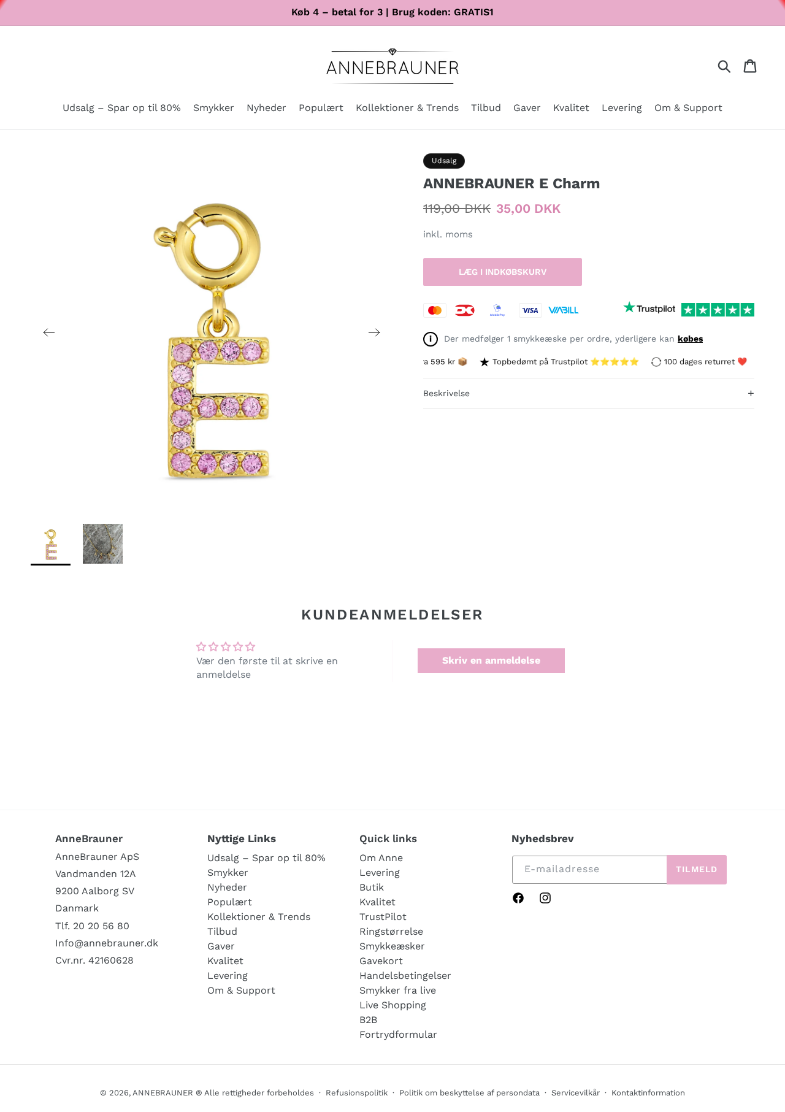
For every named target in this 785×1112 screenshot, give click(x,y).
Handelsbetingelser (405, 975)
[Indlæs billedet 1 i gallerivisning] (51, 544)
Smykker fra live (397, 990)
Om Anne (381, 858)
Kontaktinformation (648, 1092)
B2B (368, 1020)
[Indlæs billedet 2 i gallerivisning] (103, 544)
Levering (227, 975)
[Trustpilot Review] (649, 309)
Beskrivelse (588, 392)
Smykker (227, 872)
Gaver (221, 946)
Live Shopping (392, 1005)
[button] (213, 109)
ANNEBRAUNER (162, 1092)
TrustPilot (383, 916)
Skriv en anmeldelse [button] (491, 660)
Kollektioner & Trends (258, 916)
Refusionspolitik (357, 1092)
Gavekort (381, 961)
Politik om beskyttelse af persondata (469, 1092)
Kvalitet (225, 961)
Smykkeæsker (392, 946)
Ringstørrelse (391, 931)
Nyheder (227, 887)
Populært (229, 902)
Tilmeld (697, 869)
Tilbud (222, 931)
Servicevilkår (575, 1092)
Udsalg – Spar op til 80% (266, 858)
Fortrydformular (398, 1034)
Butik (371, 887)
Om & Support (241, 990)
